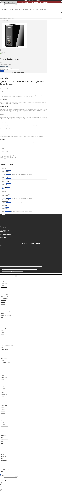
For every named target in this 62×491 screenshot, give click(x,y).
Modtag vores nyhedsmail (6, 267)
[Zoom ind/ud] (0, 489)
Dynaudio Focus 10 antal (3, 69)
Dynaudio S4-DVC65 (5, 185)
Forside (1, 18)
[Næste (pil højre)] (1, 490)
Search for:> (2, 4)
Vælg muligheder (8, 170)
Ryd (11, 68)
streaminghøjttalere (7, 18)
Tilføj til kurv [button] (8, 187)
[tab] (24, 74)
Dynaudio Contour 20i (5, 201)
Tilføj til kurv (2, 70)
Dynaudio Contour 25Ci (5, 181)
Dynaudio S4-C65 (4, 205)
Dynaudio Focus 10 (9, 59)
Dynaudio (22, 72)
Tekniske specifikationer (5, 75)
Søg (16, 4)
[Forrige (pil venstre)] (0, 490)
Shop (3, 18)
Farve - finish (2, 68)
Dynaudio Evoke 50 (4, 168)
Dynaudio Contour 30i (5, 177)
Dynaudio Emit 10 (4, 191)
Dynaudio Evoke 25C (5, 209)
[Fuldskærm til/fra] (1, 489)
